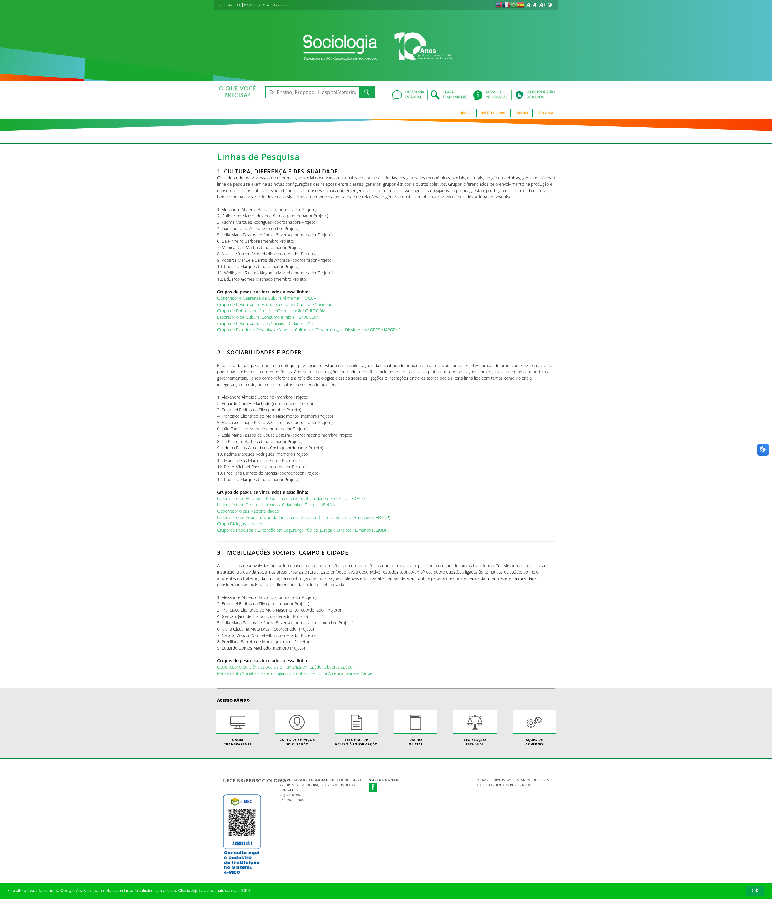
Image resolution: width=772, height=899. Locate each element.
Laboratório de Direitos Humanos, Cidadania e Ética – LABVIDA (276, 505)
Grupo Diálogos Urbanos (240, 524)
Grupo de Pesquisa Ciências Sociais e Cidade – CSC (265, 323)
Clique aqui (189, 891)
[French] (506, 4)
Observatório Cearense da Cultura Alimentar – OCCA (266, 298)
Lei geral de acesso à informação (356, 741)
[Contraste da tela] (549, 4)
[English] (499, 4)
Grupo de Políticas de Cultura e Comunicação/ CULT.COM (271, 311)
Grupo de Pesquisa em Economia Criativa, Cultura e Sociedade (276, 304)
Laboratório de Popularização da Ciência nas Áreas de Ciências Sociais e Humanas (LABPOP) (303, 517)
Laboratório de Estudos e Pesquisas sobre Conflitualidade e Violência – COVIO (291, 498)
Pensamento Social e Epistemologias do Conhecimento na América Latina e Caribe (294, 673)
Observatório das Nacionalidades (248, 511)
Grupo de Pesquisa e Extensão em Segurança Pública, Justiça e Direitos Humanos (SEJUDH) (303, 530)
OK (755, 891)
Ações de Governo (534, 741)
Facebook (373, 787)
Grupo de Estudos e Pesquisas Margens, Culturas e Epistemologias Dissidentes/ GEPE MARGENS (309, 330)
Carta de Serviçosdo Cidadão (297, 741)
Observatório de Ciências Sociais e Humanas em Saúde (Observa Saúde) (285, 667)
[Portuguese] (513, 4)
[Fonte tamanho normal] (528, 4)
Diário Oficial (416, 741)
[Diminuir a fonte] (535, 4)
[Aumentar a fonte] (542, 4)
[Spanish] (520, 4)
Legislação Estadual (475, 741)
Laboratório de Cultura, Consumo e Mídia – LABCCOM (267, 317)
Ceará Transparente (238, 741)
